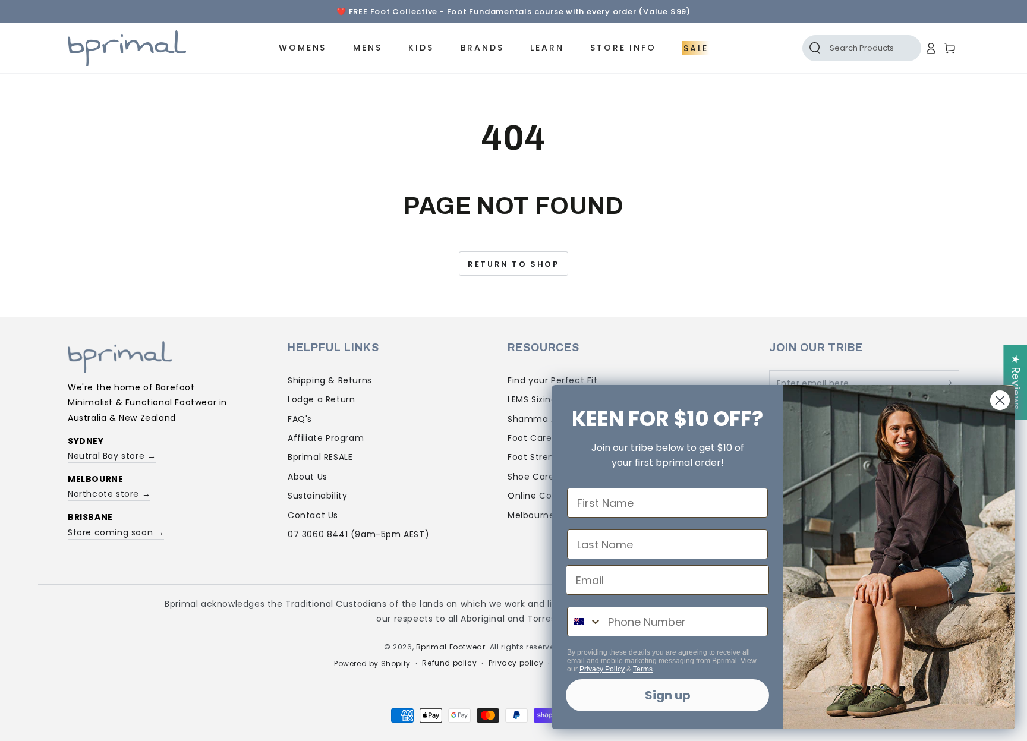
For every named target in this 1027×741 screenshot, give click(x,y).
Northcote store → (109, 494)
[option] (513, 12)
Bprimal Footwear (451, 647)
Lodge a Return (321, 399)
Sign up (668, 695)
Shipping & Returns (330, 380)
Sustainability (317, 496)
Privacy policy (516, 663)
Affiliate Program (326, 438)
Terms (643, 669)
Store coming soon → (116, 532)
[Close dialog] (1000, 400)
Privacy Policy (602, 669)
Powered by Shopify (372, 664)
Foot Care (530, 438)
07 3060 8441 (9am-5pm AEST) (358, 534)
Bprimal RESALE (320, 457)
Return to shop (513, 264)
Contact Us (313, 515)
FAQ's (300, 419)
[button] (848, 48)
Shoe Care (531, 477)
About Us (307, 477)
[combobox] (585, 621)
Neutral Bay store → (112, 456)
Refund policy (449, 663)
